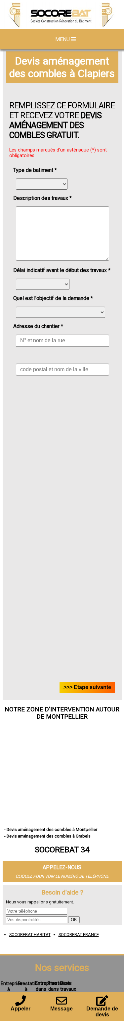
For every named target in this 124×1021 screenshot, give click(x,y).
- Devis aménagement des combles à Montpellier (50, 829)
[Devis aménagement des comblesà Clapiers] (62, 15)
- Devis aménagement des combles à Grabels (47, 836)
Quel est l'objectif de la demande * (53, 298)
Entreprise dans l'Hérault (46, 989)
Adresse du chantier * (38, 326)
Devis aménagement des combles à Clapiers (62, 67)
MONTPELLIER (67, 716)
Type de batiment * (35, 170)
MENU (63, 39)
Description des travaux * (42, 198)
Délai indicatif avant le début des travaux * (61, 270)
